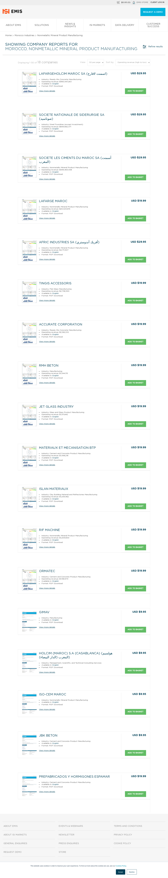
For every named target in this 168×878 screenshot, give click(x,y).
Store (62, 852)
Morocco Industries (24, 35)
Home (8, 35)
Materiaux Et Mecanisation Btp (67, 447)
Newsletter (66, 835)
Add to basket (135, 91)
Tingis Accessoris (55, 283)
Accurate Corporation (60, 324)
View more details (47, 91)
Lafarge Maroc (53, 201)
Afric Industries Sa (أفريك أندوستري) (69, 242)
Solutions (42, 25)
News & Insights (70, 25)
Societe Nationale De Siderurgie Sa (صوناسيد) (71, 116)
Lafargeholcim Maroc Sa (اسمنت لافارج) (73, 73)
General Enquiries (15, 843)
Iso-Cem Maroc (52, 694)
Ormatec (47, 571)
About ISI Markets (15, 835)
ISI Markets (97, 25)
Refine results (155, 47)
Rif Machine (49, 530)
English (55, 84)
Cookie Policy (122, 843)
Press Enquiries (69, 843)
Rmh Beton (48, 365)
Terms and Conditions (128, 826)
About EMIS (13, 25)
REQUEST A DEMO (153, 12)
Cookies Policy (121, 866)
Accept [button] (120, 872)
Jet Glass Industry (56, 406)
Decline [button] (132, 872)
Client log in (157, 2)
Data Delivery (124, 25)
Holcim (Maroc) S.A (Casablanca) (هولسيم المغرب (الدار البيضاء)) (75, 655)
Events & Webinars (71, 826)
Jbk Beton (48, 735)
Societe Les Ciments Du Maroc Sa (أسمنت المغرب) (75, 160)
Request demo (13, 852)
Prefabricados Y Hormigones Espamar (74, 776)
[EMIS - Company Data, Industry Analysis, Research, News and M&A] (13, 13)
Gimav (44, 612)
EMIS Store (142, 2)
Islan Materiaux (53, 489)
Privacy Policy (123, 835)
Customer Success (153, 25)
